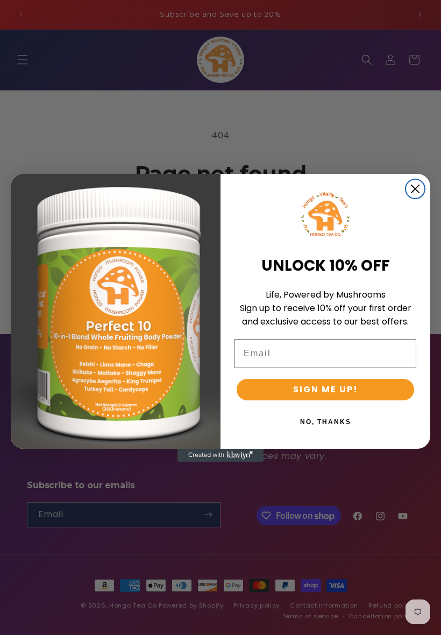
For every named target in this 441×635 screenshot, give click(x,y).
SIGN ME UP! (325, 389)
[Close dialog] (415, 189)
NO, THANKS (325, 422)
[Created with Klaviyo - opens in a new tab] (220, 455)
